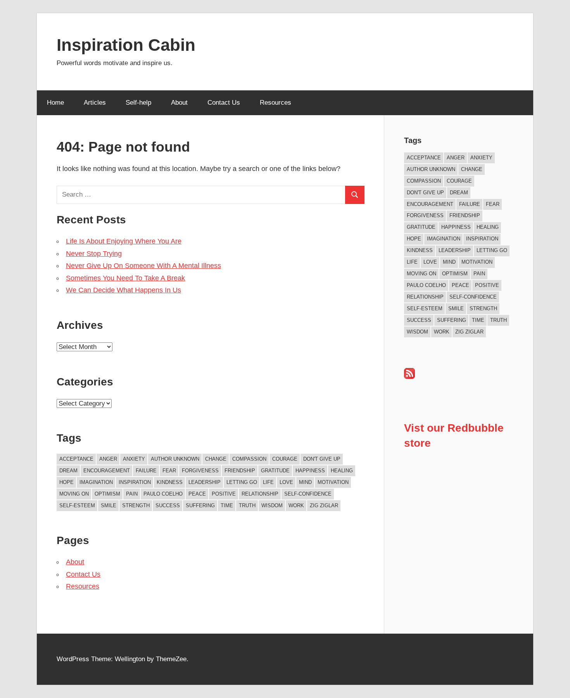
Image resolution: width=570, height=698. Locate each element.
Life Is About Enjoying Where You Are (123, 241)
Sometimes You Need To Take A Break (125, 278)
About (179, 102)
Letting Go (241, 482)
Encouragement (106, 470)
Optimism (107, 494)
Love (286, 482)
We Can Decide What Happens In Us (123, 290)
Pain (132, 494)
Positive (224, 494)
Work (296, 505)
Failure (146, 470)
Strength (136, 505)
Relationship (260, 494)
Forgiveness (200, 470)
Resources (275, 102)
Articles (95, 102)
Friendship (240, 470)
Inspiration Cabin (126, 44)
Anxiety (134, 459)
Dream (68, 470)
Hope (66, 482)
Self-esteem (77, 505)
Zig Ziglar (324, 505)
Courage (284, 459)
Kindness (170, 482)
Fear (169, 470)
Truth (247, 505)
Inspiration (135, 482)
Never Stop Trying (94, 253)
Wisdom (272, 505)
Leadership (204, 482)
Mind (305, 482)
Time (227, 505)
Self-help (138, 102)
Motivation (333, 482)
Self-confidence (308, 494)
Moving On (74, 494)
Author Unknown (175, 459)
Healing (342, 470)
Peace (197, 494)
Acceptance (76, 459)
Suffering (200, 505)
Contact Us (223, 102)
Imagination (96, 482)
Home (55, 102)
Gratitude (275, 470)
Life (268, 482)
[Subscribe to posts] (409, 376)
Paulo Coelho (163, 494)
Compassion (249, 459)
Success (167, 505)
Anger (108, 459)
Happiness (310, 470)
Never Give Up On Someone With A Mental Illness (143, 266)
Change (215, 459)
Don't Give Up (321, 459)
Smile (108, 505)
